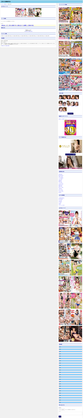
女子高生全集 (60, 201)
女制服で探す (60, 180)
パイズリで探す (60, 182)
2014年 (60, 372)
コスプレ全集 (60, 200)
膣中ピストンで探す (61, 187)
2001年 (60, 402)
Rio (60, 106)
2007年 (60, 388)
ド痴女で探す (60, 188)
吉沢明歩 (65, 99)
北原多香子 (72, 106)
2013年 (60, 374)
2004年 (60, 395)
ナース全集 (60, 202)
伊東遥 (68, 106)
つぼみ (60, 99)
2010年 (60, 381)
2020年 (60, 358)
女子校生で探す (60, 174)
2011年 (60, 379)
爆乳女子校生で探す (61, 175)
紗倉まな (65, 106)
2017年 (60, 365)
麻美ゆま (69, 99)
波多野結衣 (77, 99)
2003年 (60, 397)
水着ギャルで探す (61, 176)
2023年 (60, 351)
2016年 (60, 367)
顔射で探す (60, 192)
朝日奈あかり (76, 106)
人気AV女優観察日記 (6, 1)
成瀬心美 (73, 99)
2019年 (60, 360)
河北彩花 (61, 111)
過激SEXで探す (60, 186)
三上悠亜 (65, 111)
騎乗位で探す (60, 181)
